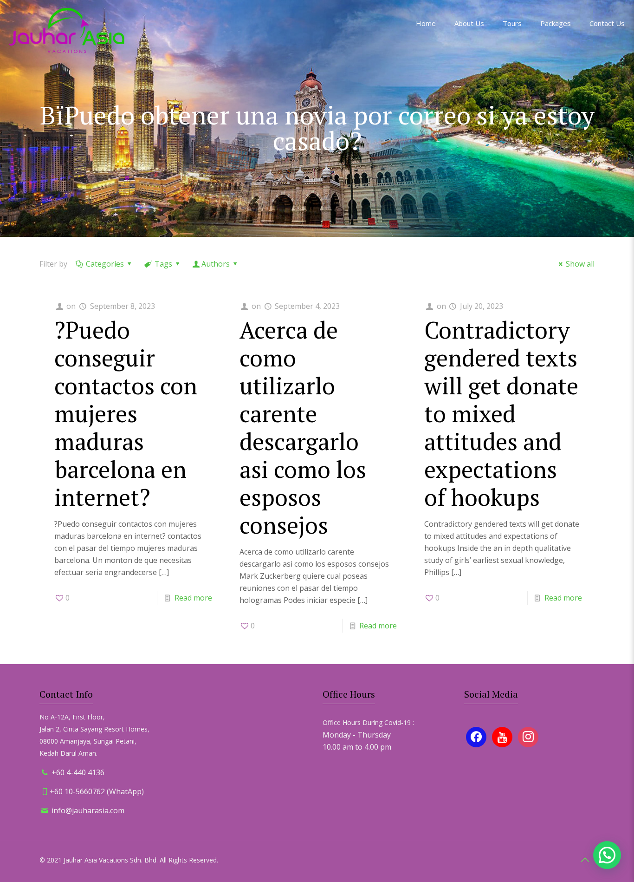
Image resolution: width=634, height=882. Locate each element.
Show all (580, 264)
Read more (193, 598)
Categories (105, 264)
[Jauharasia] (66, 30)
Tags (163, 264)
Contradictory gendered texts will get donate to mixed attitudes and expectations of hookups (501, 413)
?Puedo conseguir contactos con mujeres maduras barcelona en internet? (125, 413)
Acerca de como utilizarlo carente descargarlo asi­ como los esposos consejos (302, 427)
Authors (215, 264)
